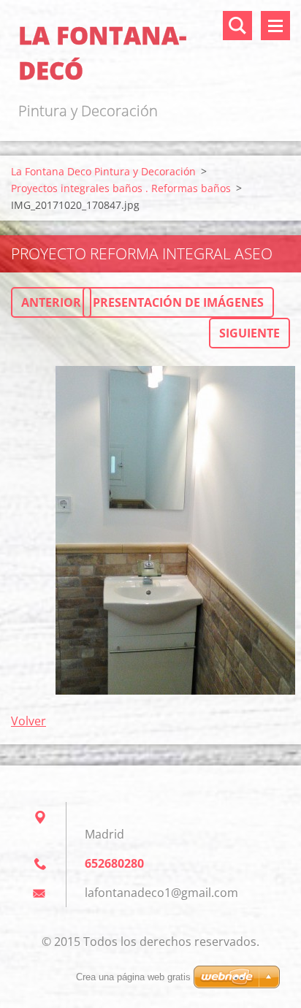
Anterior (51, 302)
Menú (275, 25)
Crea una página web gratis (133, 976)
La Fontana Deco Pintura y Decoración (103, 171)
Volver (28, 721)
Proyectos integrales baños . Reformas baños (121, 188)
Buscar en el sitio (237, 25)
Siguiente (249, 333)
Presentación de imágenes (178, 302)
